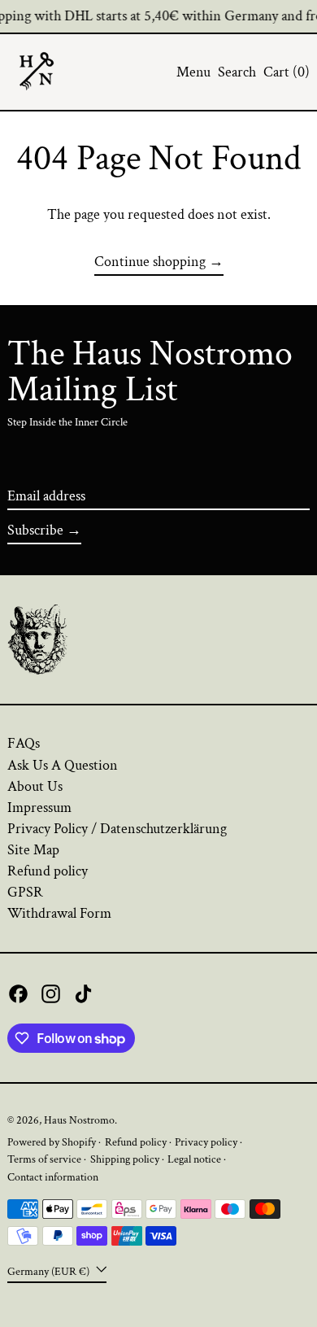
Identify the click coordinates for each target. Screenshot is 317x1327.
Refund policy (47, 871)
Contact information (52, 1177)
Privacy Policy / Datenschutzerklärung (117, 828)
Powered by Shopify (51, 1142)
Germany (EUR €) (49, 1271)
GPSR (25, 892)
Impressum (39, 807)
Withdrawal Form (59, 913)
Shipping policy (124, 1159)
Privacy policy (206, 1142)
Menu (193, 72)
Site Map (33, 849)
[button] (237, 72)
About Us (35, 786)
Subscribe (35, 530)
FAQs (23, 743)
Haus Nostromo (79, 1120)
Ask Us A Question (62, 765)
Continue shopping (150, 262)
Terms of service (44, 1159)
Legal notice (194, 1159)
